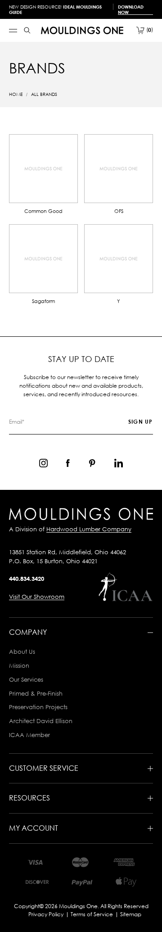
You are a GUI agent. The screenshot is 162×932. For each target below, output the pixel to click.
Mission (19, 665)
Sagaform (43, 301)
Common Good (43, 211)
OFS (118, 211)
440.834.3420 (26, 578)
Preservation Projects (38, 706)
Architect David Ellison (40, 720)
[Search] (27, 30)
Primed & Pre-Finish (36, 693)
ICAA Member (29, 734)
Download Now (131, 9)
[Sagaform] (43, 259)
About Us (22, 651)
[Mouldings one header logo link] (82, 30)
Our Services (26, 679)
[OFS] (119, 169)
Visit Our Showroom (36, 596)
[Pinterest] (92, 463)
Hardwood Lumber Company (88, 529)
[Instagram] (43, 463)
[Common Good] (43, 169)
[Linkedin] (118, 463)
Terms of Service (92, 914)
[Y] (119, 259)
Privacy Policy (45, 914)
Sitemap (130, 914)
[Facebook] (68, 463)
